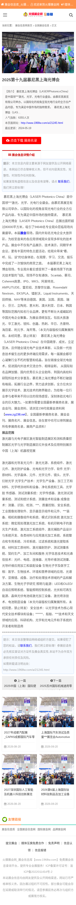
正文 (54, 25)
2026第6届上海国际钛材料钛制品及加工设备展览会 (55, 794)
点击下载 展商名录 (23, 140)
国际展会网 (44, 829)
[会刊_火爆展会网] (38, 15)
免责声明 (54, 843)
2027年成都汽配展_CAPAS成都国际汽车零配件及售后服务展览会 (19, 737)
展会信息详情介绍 (23, 154)
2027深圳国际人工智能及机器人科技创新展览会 (18, 794)
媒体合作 (70, 4)
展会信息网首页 (23, 25)
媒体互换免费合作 (32, 843)
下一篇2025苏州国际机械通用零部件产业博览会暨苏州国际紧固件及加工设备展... (56, 684)
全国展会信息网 (26, 829)
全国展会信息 (42, 25)
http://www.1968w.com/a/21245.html (42, 122)
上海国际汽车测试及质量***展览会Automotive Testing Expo (55, 737)
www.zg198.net (15, 414)
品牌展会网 (59, 829)
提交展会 (11, 843)
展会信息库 (8, 829)
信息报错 (40, 850)
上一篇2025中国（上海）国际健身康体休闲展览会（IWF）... (20, 684)
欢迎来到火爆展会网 (46, 4)
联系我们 (63, 181)
